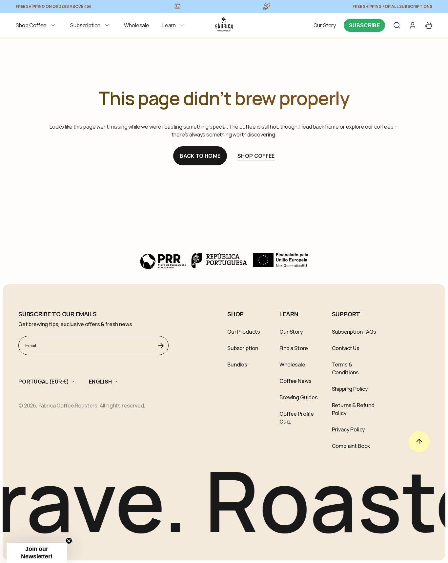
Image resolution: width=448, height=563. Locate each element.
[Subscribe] (161, 345)
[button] (36, 25)
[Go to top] (419, 441)
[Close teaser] (69, 540)
